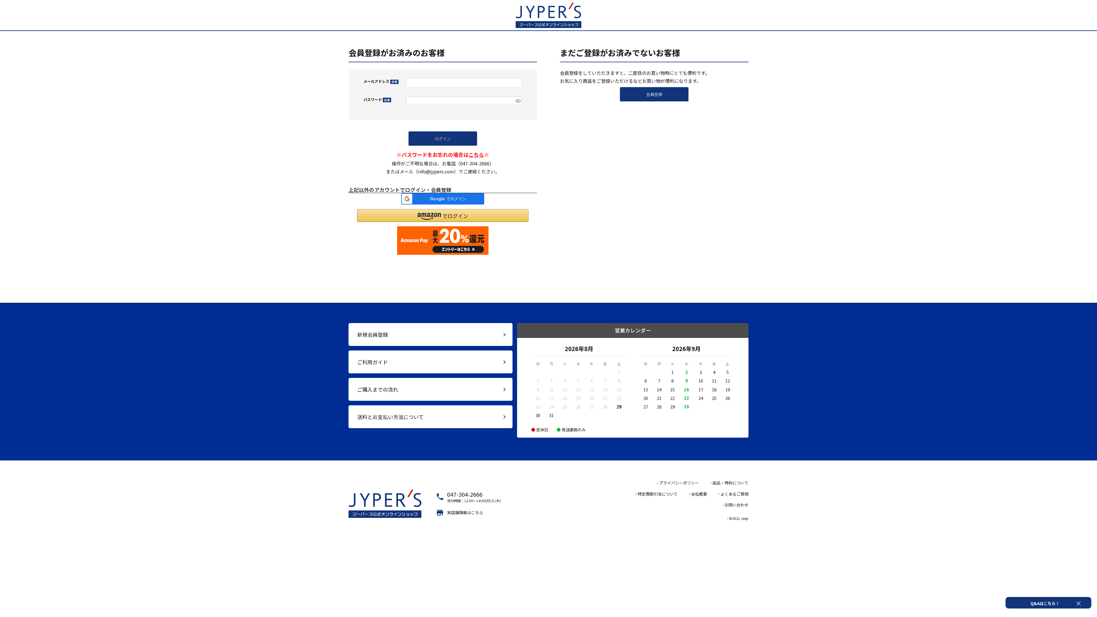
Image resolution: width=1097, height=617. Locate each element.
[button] (443, 215)
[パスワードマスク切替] (518, 101)
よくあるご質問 (734, 494)
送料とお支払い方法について (390, 416)
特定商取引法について (658, 494)
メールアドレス (379, 81)
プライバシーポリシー (679, 483)
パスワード (375, 99)
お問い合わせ (736, 505)
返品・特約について (730, 483)
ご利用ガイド (372, 362)
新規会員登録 (372, 334)
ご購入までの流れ (377, 389)
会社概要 (699, 494)
